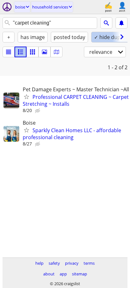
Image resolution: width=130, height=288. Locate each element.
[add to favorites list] (26, 96)
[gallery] (44, 52)
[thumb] (21, 52)
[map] (56, 52)
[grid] (32, 52)
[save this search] (121, 23)
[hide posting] (38, 110)
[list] (9, 52)
